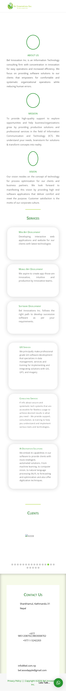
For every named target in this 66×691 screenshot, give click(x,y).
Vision (33, 171)
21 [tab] (38, 568)
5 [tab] (23, 564)
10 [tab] (37, 564)
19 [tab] (33, 568)
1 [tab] (12, 564)
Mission (33, 113)
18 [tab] (30, 568)
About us (33, 55)
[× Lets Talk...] (58, 682)
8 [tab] (32, 564)
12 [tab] (43, 564)
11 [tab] (40, 564)
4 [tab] (20, 564)
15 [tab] (51, 564)
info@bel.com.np (27, 665)
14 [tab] (48, 564)
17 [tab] (27, 568)
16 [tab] (54, 564)
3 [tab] (18, 564)
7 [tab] (29, 564)
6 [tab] (26, 564)
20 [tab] (36, 568)
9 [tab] (34, 564)
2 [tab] (15, 564)
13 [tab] (45, 564)
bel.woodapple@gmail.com (32, 670)
